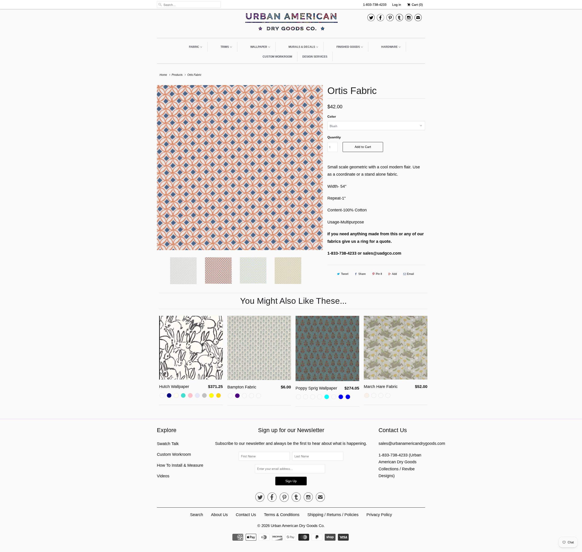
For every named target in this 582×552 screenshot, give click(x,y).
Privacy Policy (379, 514)
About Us (219, 514)
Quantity (334, 137)
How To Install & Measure (180, 465)
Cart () (417, 4)
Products (177, 74)
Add (394, 274)
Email (410, 274)
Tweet (344, 274)
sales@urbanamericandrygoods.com (412, 443)
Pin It (379, 274)
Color (331, 116)
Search (196, 514)
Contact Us (246, 514)
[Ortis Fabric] (240, 167)
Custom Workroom (174, 454)
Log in (396, 4)
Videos (163, 476)
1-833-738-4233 (374, 4)
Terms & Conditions (281, 514)
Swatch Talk (168, 443)
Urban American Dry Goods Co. (298, 526)
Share (362, 274)
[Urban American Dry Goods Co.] (291, 23)
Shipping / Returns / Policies (333, 514)
